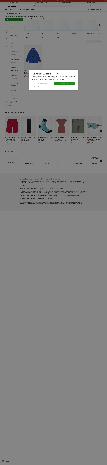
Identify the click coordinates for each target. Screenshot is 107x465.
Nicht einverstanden (42, 83)
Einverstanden (64, 83)
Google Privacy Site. (59, 79)
